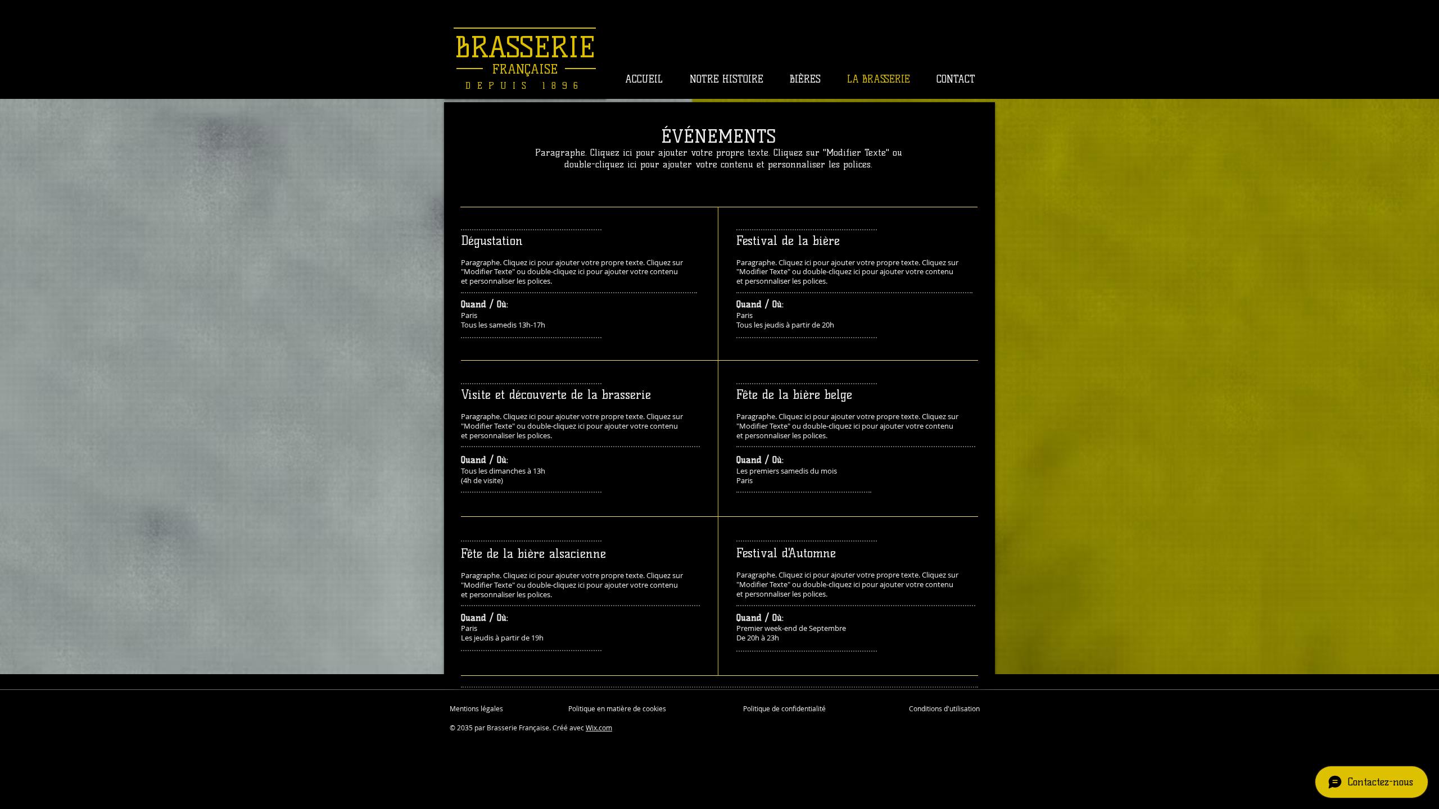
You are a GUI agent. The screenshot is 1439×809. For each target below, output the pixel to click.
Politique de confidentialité (784, 708)
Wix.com (599, 727)
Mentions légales (476, 708)
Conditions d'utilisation (944, 708)
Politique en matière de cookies (618, 708)
